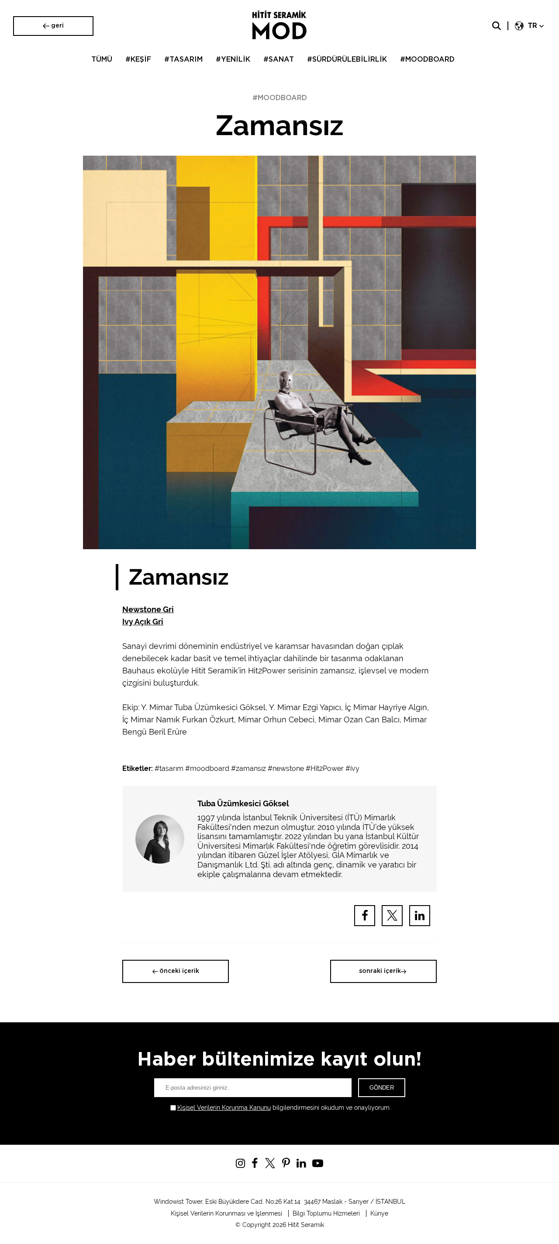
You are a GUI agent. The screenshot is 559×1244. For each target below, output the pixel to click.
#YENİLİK (233, 59)
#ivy (352, 768)
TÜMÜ (101, 59)
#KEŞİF (138, 59)
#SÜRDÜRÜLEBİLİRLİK (347, 59)
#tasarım (169, 768)
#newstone (286, 768)
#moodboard (207, 768)
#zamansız (248, 768)
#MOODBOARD (427, 59)
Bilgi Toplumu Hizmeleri (326, 1213)
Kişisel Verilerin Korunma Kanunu (224, 1107)
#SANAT (278, 59)
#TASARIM (183, 59)
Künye (379, 1213)
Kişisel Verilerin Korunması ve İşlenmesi (226, 1213)
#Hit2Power (325, 768)
